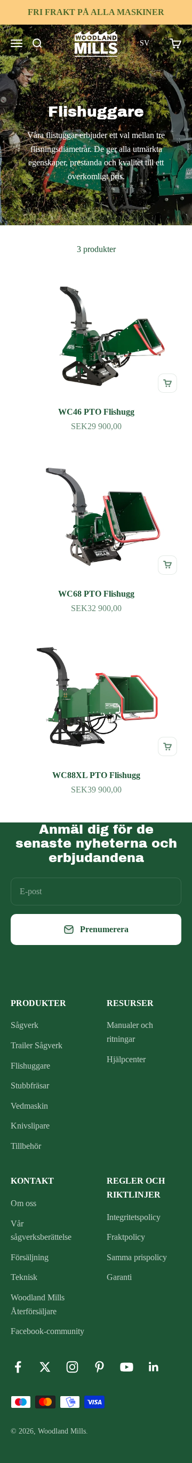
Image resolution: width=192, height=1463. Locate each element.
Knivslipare (30, 1125)
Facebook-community (47, 1331)
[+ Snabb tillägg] (167, 383)
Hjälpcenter (126, 1059)
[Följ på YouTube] (126, 1367)
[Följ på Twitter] (45, 1367)
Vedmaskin (29, 1105)
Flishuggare (30, 1065)
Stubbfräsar (30, 1085)
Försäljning (30, 1257)
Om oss (23, 1203)
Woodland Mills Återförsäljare (38, 1304)
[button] (144, 43)
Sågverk (24, 1025)
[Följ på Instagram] (72, 1367)
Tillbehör (26, 1145)
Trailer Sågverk (36, 1045)
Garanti (119, 1277)
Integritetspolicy (134, 1217)
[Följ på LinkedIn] (154, 1367)
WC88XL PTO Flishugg (96, 775)
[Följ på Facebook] (18, 1367)
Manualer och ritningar (130, 1031)
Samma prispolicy (137, 1257)
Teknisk (24, 1277)
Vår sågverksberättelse (41, 1230)
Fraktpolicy (126, 1236)
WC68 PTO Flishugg (96, 593)
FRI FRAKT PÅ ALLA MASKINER (96, 12)
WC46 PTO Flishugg (96, 411)
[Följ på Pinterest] (99, 1367)
